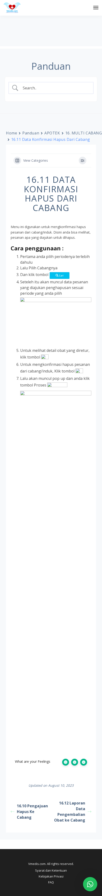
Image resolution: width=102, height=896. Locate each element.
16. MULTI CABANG (83, 133)
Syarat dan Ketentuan (51, 870)
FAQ (51, 882)
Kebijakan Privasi (51, 876)
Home (11, 133)
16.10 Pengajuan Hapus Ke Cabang (32, 811)
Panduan (30, 133)
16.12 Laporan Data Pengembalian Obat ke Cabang (69, 811)
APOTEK (52, 133)
